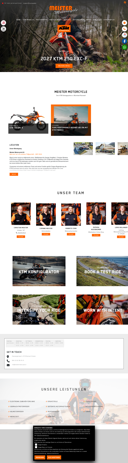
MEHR (14, 174)
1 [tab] (60, 70)
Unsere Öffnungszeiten (29, 3)
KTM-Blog (97, 20)
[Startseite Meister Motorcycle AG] (64, 9)
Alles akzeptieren (54, 457)
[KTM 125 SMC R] (28, 117)
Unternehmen (78, 20)
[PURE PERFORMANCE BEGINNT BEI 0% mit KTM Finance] (71, 120)
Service (67, 20)
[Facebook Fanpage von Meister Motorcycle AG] (125, 2)
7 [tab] (69, 70)
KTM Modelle (28, 20)
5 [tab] (66, 70)
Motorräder (41, 20)
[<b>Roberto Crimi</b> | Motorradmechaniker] (71, 214)
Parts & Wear (55, 20)
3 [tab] (63, 70)
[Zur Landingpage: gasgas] (3, 22)
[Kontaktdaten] (124, 29)
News (88, 20)
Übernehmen (40, 457)
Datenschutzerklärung (43, 435)
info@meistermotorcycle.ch (19, 364)
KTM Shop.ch (109, 20)
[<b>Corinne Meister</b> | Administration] (46, 214)
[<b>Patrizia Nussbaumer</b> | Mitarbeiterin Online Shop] (96, 213)
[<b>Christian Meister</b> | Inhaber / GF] (21, 214)
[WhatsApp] (124, 47)
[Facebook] (124, 41)
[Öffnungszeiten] (124, 22)
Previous (14, 36)
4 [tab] (64, 70)
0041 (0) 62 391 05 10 (18, 360)
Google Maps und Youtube (45, 447)
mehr (16, 131)
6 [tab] (67, 70)
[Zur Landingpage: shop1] (3, 29)
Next (114, 36)
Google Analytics (42, 444)
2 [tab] (62, 70)
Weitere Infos (83, 46)
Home (18, 20)
